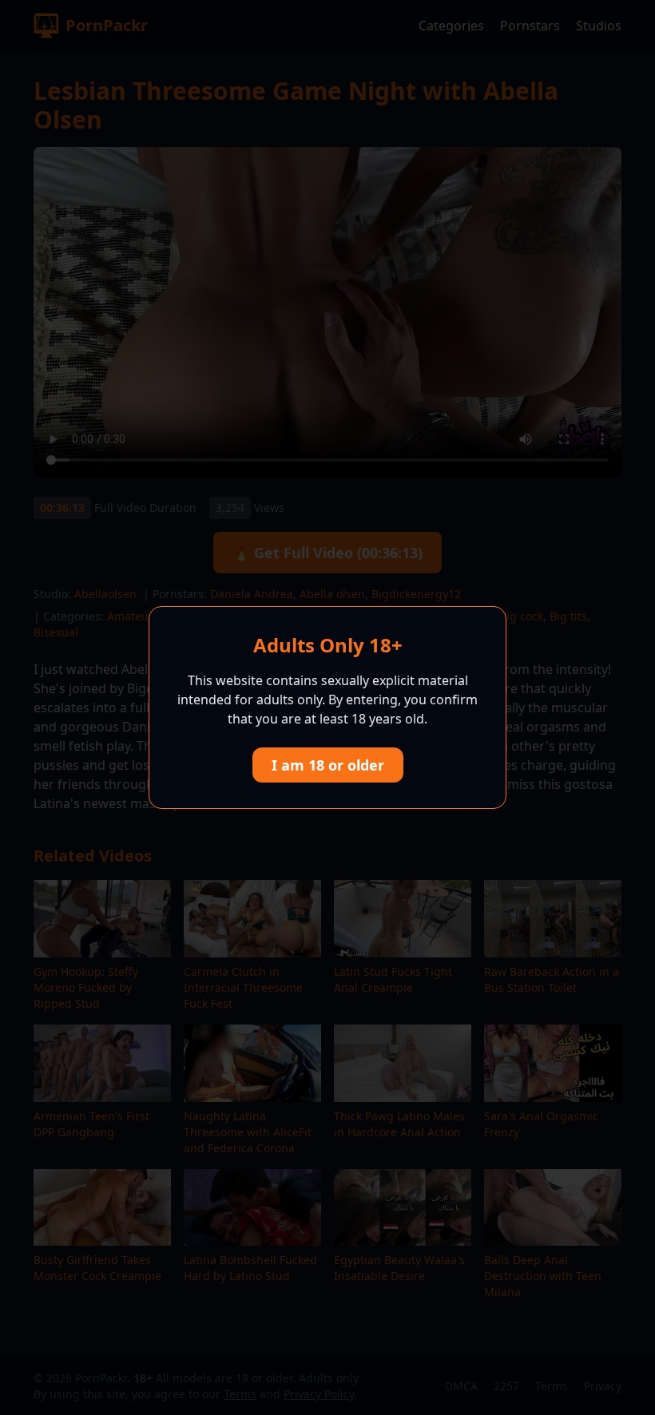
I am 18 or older (328, 765)
